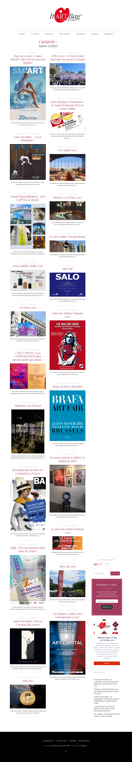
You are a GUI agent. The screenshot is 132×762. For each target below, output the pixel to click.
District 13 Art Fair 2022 (67, 197)
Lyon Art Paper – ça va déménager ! (27, 138)
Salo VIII (67, 269)
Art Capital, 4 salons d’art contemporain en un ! (67, 615)
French (99, 564)
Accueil (22, 34)
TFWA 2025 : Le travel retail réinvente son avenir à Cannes (67, 57)
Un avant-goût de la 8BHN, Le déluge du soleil (67, 459)
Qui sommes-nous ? (48, 741)
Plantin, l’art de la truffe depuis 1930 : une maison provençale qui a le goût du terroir (106, 691)
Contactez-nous (62, 741)
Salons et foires (32, 52)
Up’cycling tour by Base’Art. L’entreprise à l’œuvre (28, 471)
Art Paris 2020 (27, 307)
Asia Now (27, 681)
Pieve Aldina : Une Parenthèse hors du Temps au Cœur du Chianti (107, 715)
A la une (35, 34)
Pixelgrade (84, 745)
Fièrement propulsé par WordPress (61, 745)
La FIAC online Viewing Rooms (67, 236)
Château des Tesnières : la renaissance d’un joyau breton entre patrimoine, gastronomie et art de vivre (106, 683)
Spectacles (80, 34)
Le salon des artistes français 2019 (67, 530)
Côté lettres (64, 34)
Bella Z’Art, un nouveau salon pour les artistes (28, 549)
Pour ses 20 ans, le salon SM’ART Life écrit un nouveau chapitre (27, 59)
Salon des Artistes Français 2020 (67, 314)
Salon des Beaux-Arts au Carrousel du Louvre (27, 622)
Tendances (109, 34)
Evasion (95, 34)
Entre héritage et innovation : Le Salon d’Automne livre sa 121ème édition (67, 105)
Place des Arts (67, 566)
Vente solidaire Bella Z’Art (28, 266)
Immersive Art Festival (28, 405)
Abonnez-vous (107, 607)
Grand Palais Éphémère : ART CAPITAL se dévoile (28, 198)
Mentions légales (83, 741)
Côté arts (49, 34)
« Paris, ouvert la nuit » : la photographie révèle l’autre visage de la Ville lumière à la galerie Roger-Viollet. (106, 700)
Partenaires (72, 741)
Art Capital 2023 (67, 150)
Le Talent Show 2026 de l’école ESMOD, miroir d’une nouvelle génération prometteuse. (104, 708)
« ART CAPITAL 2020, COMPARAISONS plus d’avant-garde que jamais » (28, 356)
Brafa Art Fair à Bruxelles (67, 386)
